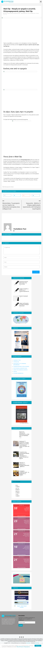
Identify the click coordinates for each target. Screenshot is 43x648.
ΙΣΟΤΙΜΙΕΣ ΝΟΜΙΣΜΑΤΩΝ (18, 373)
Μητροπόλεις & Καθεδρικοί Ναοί (20, 368)
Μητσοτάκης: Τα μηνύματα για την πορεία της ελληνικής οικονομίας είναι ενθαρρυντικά (11, 206)
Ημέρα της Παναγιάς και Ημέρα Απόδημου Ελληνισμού (24, 304)
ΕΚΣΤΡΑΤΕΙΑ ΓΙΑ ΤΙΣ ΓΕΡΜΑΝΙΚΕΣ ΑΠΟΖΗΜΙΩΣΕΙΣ (19, 364)
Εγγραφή (20, 625)
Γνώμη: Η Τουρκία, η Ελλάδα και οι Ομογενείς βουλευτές (24, 290)
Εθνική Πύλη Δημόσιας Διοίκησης (20, 369)
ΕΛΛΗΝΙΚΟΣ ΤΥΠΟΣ (17, 360)
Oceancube (28, 642)
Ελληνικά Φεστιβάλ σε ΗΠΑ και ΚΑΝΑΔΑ (21, 366)
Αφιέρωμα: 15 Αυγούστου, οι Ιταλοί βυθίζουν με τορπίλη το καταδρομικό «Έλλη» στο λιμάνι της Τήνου (24, 444)
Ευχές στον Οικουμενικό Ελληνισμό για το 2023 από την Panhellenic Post (24, 434)
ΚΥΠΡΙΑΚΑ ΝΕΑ (16, 361)
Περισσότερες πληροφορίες (23, 646)
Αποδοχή (38, 645)
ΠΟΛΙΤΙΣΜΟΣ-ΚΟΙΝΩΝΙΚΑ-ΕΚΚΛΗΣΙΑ (14, 13)
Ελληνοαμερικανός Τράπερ (8, 186)
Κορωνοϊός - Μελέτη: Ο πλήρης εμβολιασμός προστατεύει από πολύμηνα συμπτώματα (31, 206)
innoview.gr (37, 642)
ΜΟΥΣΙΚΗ (5, 13)
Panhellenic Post (24, 13)
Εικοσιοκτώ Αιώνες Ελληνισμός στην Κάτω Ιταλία (23, 283)
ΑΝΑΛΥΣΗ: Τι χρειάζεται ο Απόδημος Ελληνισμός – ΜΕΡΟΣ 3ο (24, 464)
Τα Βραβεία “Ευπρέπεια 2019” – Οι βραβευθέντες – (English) (24, 473)
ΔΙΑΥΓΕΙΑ (15, 371)
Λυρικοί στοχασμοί (23, 296)
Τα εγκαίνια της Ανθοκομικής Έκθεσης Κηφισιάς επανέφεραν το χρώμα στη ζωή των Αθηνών (24, 455)
